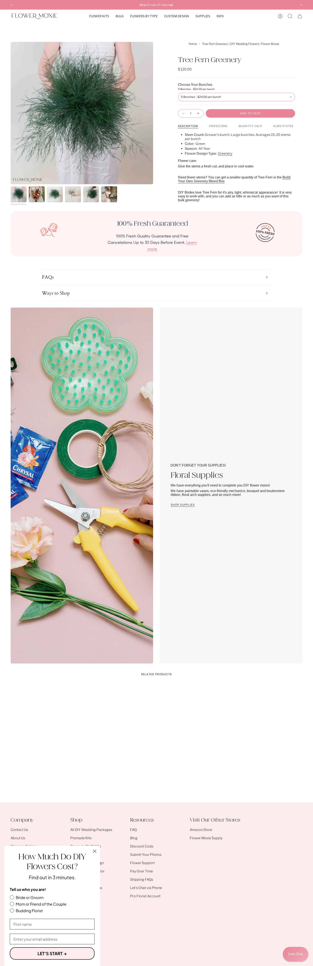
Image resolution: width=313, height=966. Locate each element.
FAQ (133, 830)
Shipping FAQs (141, 880)
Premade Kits (81, 838)
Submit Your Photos (145, 855)
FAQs (48, 277)
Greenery (225, 153)
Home (193, 44)
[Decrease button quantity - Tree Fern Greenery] (183, 113)
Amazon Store (201, 830)
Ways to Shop (56, 293)
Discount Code (141, 846)
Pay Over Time (141, 871)
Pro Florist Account (145, 896)
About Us (18, 838)
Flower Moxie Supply (206, 838)
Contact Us (19, 830)
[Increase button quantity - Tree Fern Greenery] (198, 113)
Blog (134, 838)
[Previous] (12, 5)
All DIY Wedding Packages (91, 830)
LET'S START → (52, 953)
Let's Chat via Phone (146, 888)
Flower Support (142, 863)
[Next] (301, 5)
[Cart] (300, 16)
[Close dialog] (94, 851)
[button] (99, 16)
